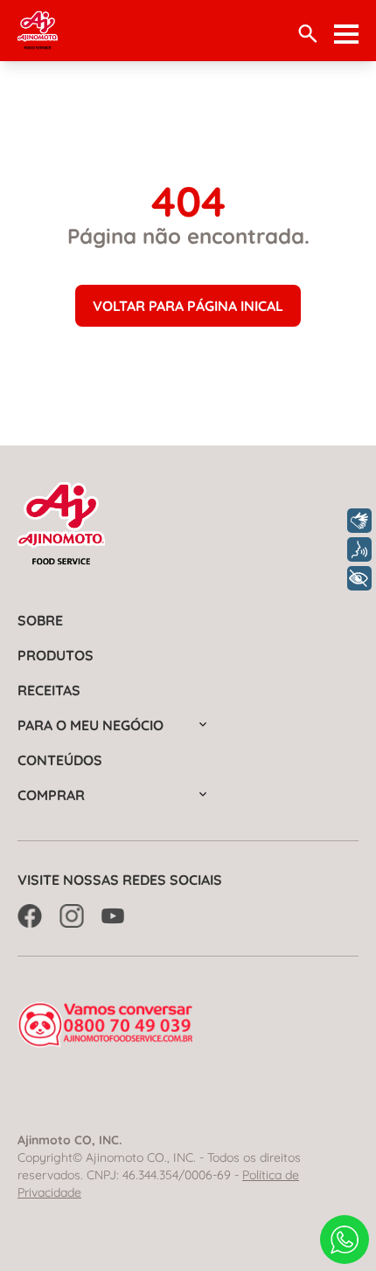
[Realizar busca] (308, 33)
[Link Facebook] (29, 916)
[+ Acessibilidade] (359, 578)
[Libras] (359, 520)
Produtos (55, 655)
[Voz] (359, 549)
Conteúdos (59, 760)
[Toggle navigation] (346, 34)
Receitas (48, 690)
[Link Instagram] (71, 916)
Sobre (40, 620)
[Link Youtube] (113, 916)
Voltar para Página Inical (188, 305)
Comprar (51, 795)
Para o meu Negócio (90, 725)
